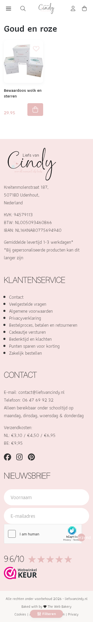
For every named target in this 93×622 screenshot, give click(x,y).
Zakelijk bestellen (25, 353)
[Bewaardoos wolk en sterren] (23, 61)
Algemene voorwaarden (31, 311)
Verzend (81, 537)
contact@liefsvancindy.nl (41, 392)
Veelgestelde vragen (27, 304)
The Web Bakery (60, 606)
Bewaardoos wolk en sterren (23, 93)
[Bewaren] (36, 47)
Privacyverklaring (25, 318)
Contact (16, 297)
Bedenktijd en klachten (30, 339)
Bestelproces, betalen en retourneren (43, 325)
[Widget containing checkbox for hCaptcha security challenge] (43, 534)
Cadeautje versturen (27, 332)
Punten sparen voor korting (34, 346)
